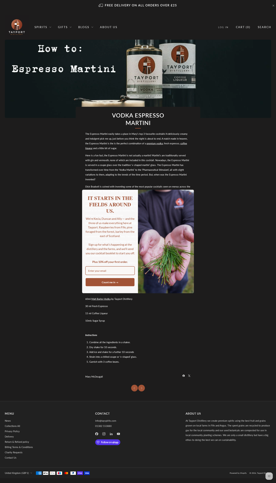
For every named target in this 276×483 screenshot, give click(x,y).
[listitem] (138, 5)
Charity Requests (14, 452)
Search (264, 27)
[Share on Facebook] (183, 375)
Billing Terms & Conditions (19, 447)
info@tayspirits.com (105, 420)
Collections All (12, 426)
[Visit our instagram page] (104, 434)
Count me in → (110, 282)
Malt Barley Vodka (101, 298)
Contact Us (10, 457)
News (8, 420)
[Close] (190, 193)
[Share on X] (189, 375)
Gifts (63, 27)
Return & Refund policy (17, 441)
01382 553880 (103, 426)
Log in (223, 27)
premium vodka (155, 143)
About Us (108, 27)
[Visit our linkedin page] (111, 434)
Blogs (83, 27)
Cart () (243, 27)
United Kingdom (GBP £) (17, 473)
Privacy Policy (12, 431)
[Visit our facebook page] (96, 434)
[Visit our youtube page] (118, 434)
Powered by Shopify (238, 473)
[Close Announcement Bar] (273, 5)
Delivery (9, 436)
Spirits (40, 27)
